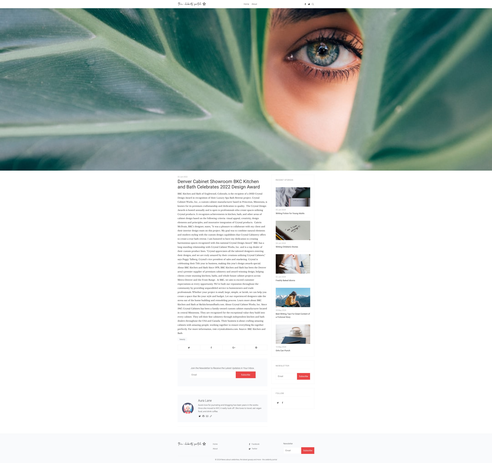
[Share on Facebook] (211, 347)
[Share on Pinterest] (256, 347)
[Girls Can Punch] (293, 334)
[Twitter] (309, 4)
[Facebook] (305, 4)
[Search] (312, 4)
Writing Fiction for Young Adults (290, 213)
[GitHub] (203, 416)
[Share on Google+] (234, 347)
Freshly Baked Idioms (285, 280)
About (254, 4)
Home (246, 4)
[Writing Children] (293, 230)
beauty (182, 339)
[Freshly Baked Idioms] (293, 264)
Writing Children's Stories (287, 247)
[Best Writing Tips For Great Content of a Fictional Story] (293, 297)
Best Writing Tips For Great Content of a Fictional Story (293, 315)
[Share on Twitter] (189, 347)
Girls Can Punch (283, 350)
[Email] (207, 416)
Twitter (254, 449)
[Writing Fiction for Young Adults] (293, 197)
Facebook (255, 444)
